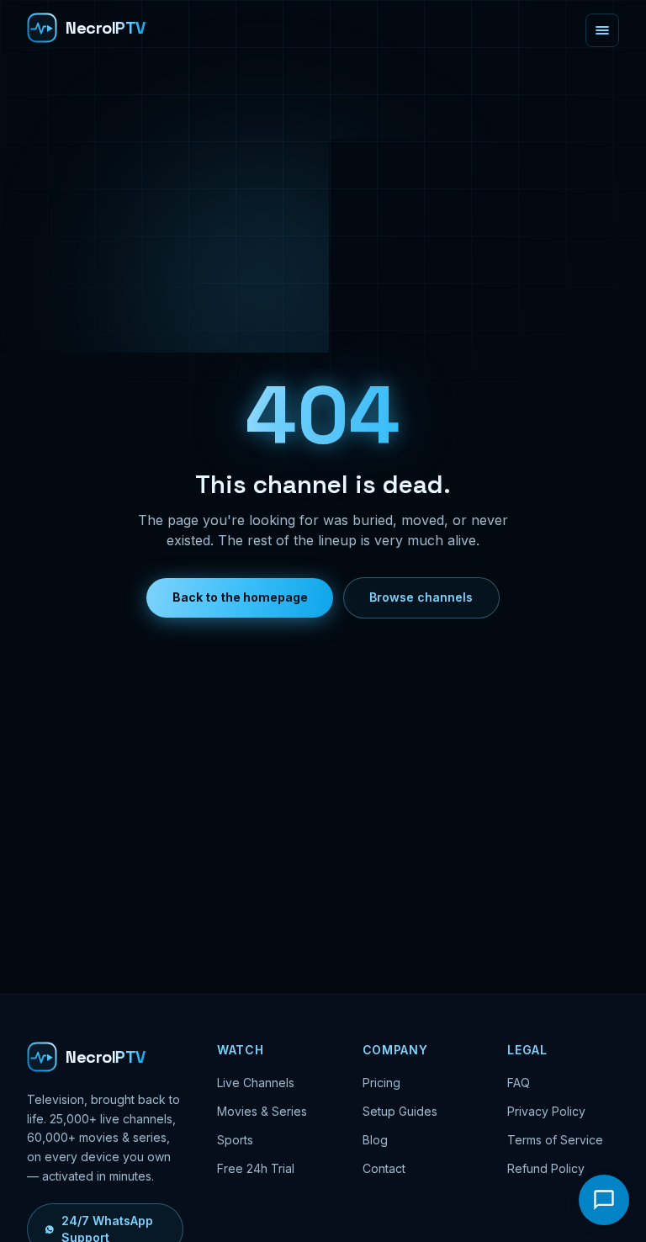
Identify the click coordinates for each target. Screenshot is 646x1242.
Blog (375, 1140)
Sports (235, 1140)
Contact (384, 1168)
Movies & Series (262, 1111)
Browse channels (421, 597)
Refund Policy (546, 1168)
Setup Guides (400, 1111)
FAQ (518, 1082)
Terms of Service (555, 1140)
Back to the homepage (240, 597)
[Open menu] (602, 30)
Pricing (381, 1082)
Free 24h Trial (255, 1168)
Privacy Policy (546, 1111)
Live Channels (255, 1082)
